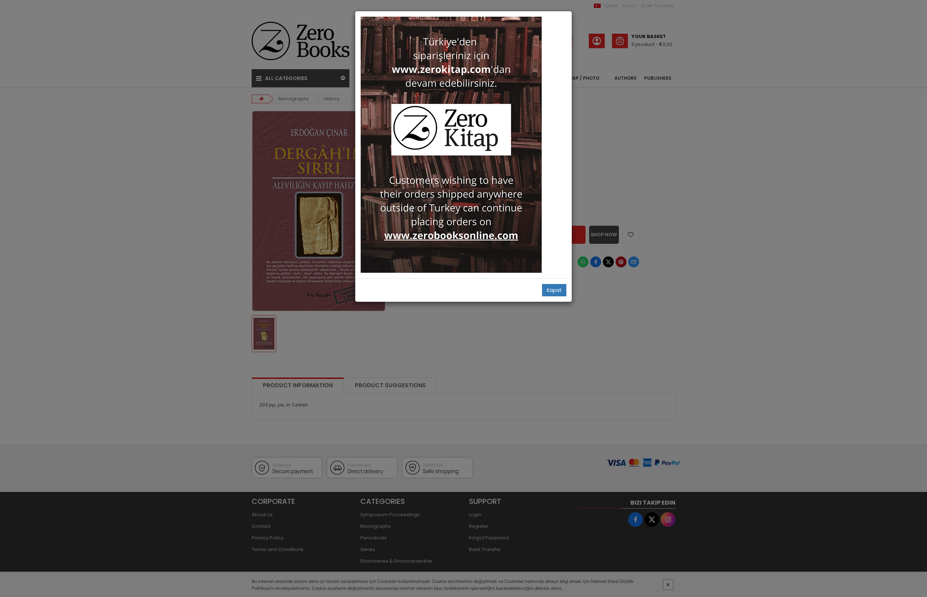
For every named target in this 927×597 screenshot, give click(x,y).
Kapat (554, 290)
